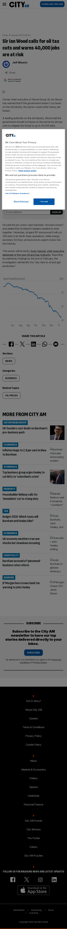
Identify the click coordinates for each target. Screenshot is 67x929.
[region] (33, 169)
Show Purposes (21, 201)
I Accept (44, 202)
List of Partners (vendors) (17, 193)
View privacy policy (27, 171)
